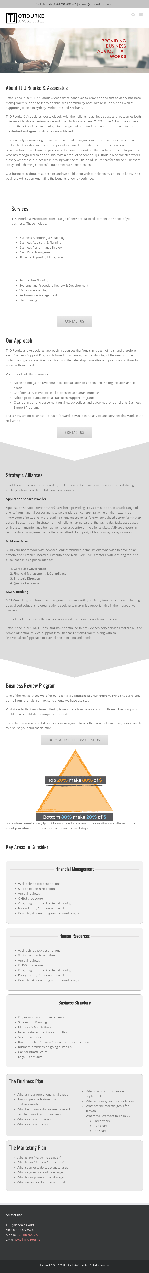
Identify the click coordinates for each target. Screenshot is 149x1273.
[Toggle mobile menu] (141, 15)
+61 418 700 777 (66, 4)
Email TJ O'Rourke (27, 1239)
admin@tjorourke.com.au (96, 4)
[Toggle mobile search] (133, 15)
